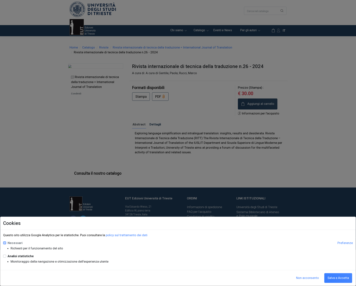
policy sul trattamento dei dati (126, 235)
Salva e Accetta (338, 278)
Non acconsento (307, 278)
